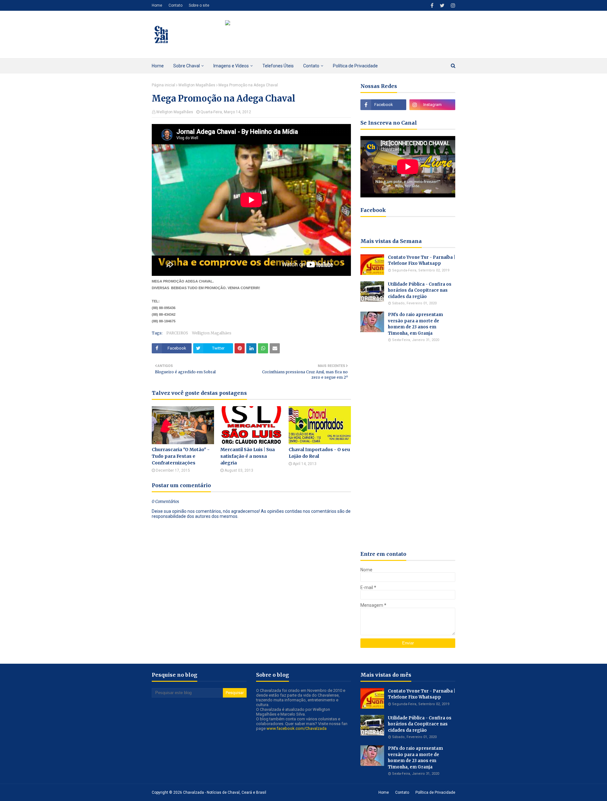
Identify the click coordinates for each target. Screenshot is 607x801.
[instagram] (452, 5)
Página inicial (163, 85)
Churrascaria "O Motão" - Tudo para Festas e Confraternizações (181, 456)
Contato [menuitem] (311, 65)
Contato (175, 5)
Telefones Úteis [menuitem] (278, 65)
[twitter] (442, 5)
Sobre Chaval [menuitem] (186, 65)
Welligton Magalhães (196, 85)
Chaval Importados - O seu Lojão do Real (319, 453)
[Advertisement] (407, 446)
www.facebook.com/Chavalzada (297, 728)
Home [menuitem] (158, 65)
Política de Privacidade (435, 792)
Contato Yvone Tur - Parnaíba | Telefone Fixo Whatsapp (421, 260)
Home (157, 5)
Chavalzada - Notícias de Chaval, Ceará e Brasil (224, 792)
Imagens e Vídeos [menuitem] (231, 65)
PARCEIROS (177, 333)
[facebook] (432, 5)
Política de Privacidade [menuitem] (355, 65)
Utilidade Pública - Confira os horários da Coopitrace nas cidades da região (419, 290)
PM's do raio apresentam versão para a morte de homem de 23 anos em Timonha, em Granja (415, 324)
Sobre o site (199, 5)
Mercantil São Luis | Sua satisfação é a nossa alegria (247, 456)
